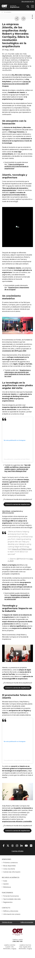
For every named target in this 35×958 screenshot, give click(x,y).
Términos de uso (7, 922)
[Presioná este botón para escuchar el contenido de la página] (23, 18)
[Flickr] (31, 845)
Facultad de (15, 6)
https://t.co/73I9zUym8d (22, 549)
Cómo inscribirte (9, 869)
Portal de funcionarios (11, 896)
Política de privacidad (26, 922)
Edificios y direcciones (10, 911)
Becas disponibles (9, 866)
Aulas (5, 881)
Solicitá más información (11, 872)
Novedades (7, 12)
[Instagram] (17, 845)
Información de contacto (11, 914)
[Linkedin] (21, 845)
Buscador (28, 6)
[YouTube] (26, 845)
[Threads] (12, 845)
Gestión (6, 884)
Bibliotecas (7, 887)
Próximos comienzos (10, 863)
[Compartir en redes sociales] (17, 18)
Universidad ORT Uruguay (17, 932)
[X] (8, 845)
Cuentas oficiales (17, 851)
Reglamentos (8, 902)
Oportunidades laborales (12, 899)
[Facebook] (3, 845)
